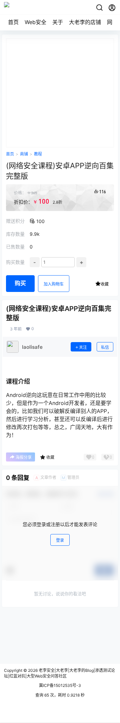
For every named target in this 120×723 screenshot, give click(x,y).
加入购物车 (54, 284)
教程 (38, 154)
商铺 (24, 154)
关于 (57, 22)
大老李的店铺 (85, 22)
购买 (20, 283)
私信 (105, 347)
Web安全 (35, 22)
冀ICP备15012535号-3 (60, 685)
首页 (13, 22)
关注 (83, 347)
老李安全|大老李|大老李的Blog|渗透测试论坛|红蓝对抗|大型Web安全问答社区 (59, 673)
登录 (60, 540)
